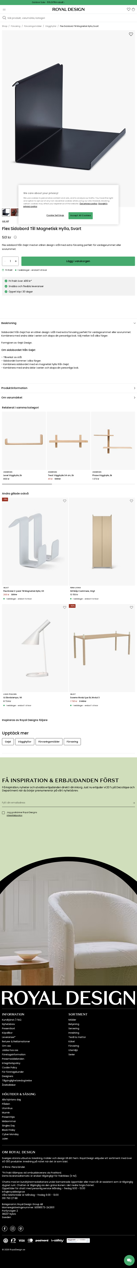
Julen (5, 1138)
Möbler (72, 1020)
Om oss (6, 1046)
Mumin (6, 1112)
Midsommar (9, 1121)
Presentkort (8, 1028)
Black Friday (8, 1130)
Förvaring (73, 1046)
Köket (71, 1041)
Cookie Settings (55, 215)
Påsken (6, 1104)
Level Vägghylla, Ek (12, 475)
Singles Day (8, 1125)
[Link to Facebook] (4, 1228)
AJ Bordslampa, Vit (12, 697)
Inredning (73, 1033)
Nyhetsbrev (8, 1024)
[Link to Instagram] (12, 1228)
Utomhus (7, 1108)
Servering (73, 1028)
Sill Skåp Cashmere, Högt (82, 591)
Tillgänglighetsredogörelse (17, 1080)
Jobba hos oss (10, 1050)
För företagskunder (13, 1072)
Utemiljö (73, 1050)
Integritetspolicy (11, 1063)
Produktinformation (14, 388)
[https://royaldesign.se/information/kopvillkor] (78, 1240)
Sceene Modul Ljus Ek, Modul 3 (84, 697)
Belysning (73, 1024)
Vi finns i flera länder (13, 1167)
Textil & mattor (77, 1037)
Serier (71, 1054)
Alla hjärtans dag (11, 1099)
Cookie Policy (9, 1067)
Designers (7, 1076)
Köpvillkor (7, 1033)
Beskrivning (8, 323)
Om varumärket (11, 397)
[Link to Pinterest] (20, 1228)
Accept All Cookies (80, 215)
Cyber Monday (10, 1134)
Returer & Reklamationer (16, 1041)
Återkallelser (9, 1085)
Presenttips (8, 1117)
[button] (128, 9)
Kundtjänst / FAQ (11, 1020)
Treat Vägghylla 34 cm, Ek (61, 475)
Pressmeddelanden (13, 1059)
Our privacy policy (88, 203)
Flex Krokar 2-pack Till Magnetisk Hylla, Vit (23, 591)
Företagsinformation (14, 1054)
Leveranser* (9, 1037)
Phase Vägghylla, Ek (102, 475)
